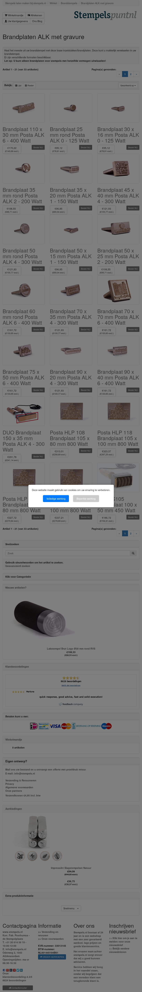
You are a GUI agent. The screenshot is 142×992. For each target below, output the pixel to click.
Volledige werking (55, 498)
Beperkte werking (86, 498)
